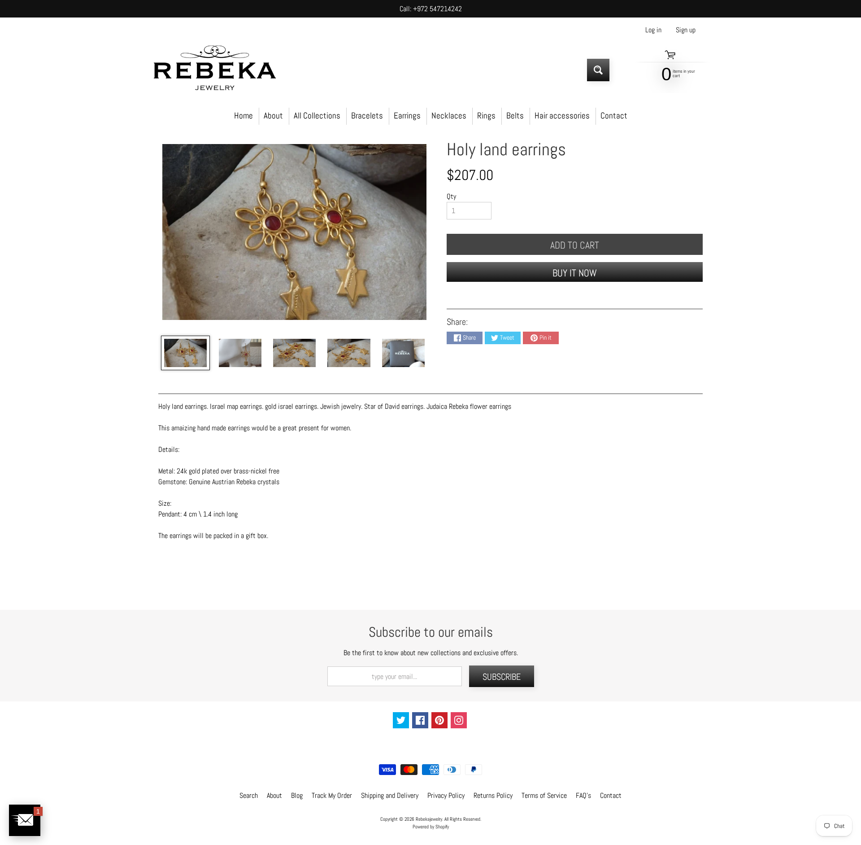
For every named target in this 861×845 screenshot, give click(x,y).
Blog (297, 795)
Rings (486, 115)
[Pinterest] (439, 720)
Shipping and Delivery (389, 795)
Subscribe (502, 677)
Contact (613, 115)
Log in (653, 30)
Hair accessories (562, 115)
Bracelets (367, 115)
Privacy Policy (446, 795)
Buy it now (574, 273)
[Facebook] (420, 720)
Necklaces (448, 115)
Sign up (686, 30)
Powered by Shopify (431, 826)
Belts (515, 115)
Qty (451, 196)
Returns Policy (493, 795)
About (273, 115)
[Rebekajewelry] (214, 70)
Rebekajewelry (429, 819)
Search (248, 795)
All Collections (317, 115)
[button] (24, 820)
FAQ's (583, 795)
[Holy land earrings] (185, 353)
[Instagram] (459, 720)
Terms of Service (544, 795)
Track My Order (332, 795)
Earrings (407, 115)
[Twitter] (401, 720)
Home (243, 115)
